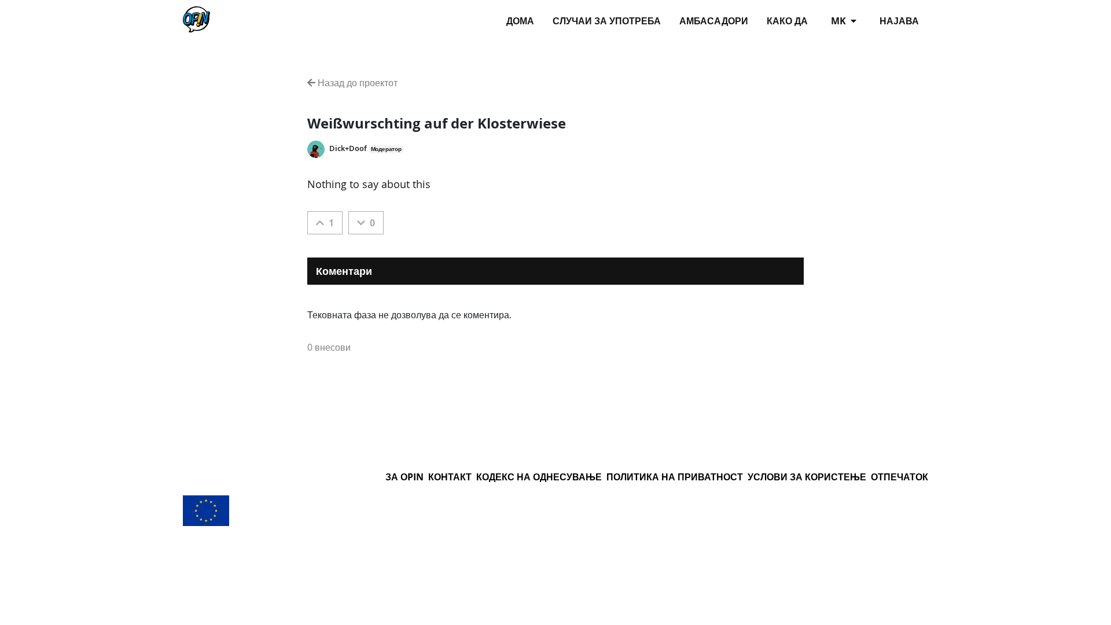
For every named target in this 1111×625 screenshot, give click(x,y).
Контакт (450, 476)
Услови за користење (807, 476)
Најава (899, 20)
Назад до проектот (356, 82)
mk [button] (839, 20)
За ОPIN (404, 476)
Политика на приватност (674, 476)
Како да (787, 20)
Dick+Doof (348, 148)
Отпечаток (899, 476)
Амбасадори (713, 20)
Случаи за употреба (607, 20)
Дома (520, 20)
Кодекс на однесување (539, 476)
